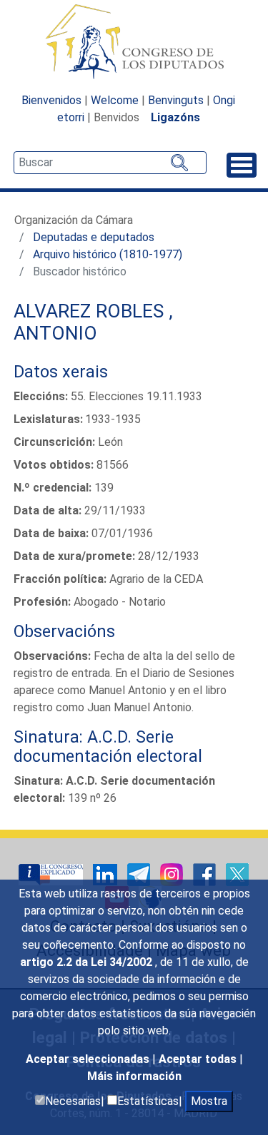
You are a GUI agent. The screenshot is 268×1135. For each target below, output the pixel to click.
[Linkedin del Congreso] (106, 874)
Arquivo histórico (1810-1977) (107, 254)
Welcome (115, 100)
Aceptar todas (199, 1059)
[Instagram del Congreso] (173, 874)
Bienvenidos (51, 100)
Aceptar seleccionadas (89, 1059)
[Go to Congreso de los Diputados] (134, 41)
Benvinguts (176, 100)
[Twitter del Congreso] (237, 874)
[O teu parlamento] (52, 874)
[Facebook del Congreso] (205, 874)
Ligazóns (175, 117)
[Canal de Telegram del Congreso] (140, 874)
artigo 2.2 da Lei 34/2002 (87, 962)
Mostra (209, 1101)
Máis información (134, 1076)
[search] (110, 162)
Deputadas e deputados (93, 237)
